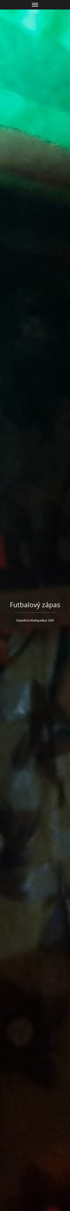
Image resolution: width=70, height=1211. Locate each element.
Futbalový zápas (35, 604)
